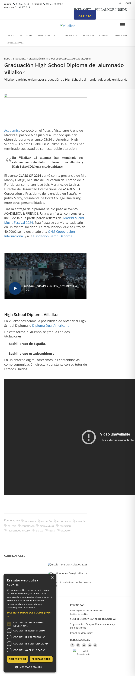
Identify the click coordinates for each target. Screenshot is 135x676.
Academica (12, 130)
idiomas (40, 530)
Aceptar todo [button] (17, 659)
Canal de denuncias (82, 633)
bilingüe (80, 521)
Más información (27, 607)
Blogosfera (19, 58)
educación (65, 526)
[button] (30, 614)
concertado (28, 526)
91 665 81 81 (25, 7)
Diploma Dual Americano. (51, 325)
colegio (12, 526)
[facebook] (72, 645)
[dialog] (30, 623)
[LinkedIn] (90, 645)
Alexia (85, 16)
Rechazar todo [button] (41, 659)
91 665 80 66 (22, 4)
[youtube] (95, 645)
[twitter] (84, 645)
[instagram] (78, 645)
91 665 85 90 (53, 4)
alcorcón (46, 521)
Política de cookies (79, 613)
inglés (52, 530)
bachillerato (64, 521)
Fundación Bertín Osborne (52, 236)
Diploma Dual (47, 526)
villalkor (66, 530)
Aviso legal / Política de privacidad (86, 610)
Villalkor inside (111, 9)
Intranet (82, 9)
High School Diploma (19, 530)
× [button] (52, 577)
